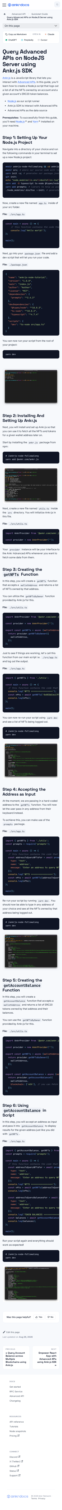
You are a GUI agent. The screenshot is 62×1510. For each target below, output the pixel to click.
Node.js (12, 101)
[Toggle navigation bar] (4, 5)
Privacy (41, 1498)
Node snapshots (18, 1431)
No (52, 1317)
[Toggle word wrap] (49, 166)
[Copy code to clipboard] (55, 166)
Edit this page (13, 1332)
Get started (15, 1387)
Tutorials (14, 1426)
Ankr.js (6, 77)
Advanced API (17, 1396)
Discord (13, 1457)
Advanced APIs (26, 82)
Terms (34, 1498)
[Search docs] (57, 4)
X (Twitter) (15, 1461)
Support (13, 1475)
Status (13, 1471)
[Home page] (5, 14)
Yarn (35, 121)
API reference (17, 1422)
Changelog (15, 1401)
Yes (40, 1317)
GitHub (13, 1466)
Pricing (13, 1436)
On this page (12, 25)
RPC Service (16, 1391)
